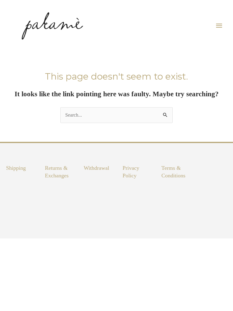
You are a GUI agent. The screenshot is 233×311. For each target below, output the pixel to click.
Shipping (16, 168)
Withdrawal (96, 168)
